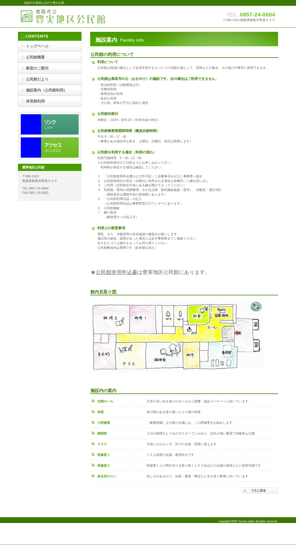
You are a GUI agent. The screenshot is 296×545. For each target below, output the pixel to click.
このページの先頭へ (260, 490)
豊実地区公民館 (76, 16)
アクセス (50, 147)
